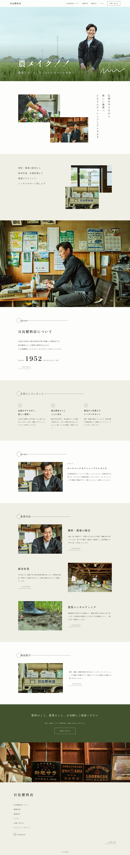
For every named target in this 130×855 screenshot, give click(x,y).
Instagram (21, 834)
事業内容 (85, 3)
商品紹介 (94, 3)
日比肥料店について (72, 3)
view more (26, 367)
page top (112, 842)
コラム (102, 3)
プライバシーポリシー (22, 827)
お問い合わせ (113, 3)
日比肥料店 (15, 3)
